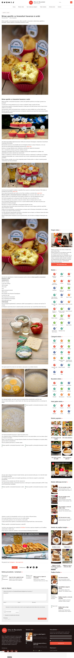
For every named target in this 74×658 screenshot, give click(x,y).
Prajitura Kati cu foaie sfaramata (63, 607)
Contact (59, 6)
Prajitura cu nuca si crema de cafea (67, 566)
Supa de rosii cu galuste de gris (16, 577)
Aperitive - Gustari (6, 12)
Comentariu (5, 593)
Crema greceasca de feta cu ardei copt (39, 644)
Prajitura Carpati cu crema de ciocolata (65, 597)
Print (15, 567)
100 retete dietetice (67, 437)
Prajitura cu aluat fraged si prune (39, 634)
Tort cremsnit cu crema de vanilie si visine (65, 507)
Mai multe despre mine (62, 264)
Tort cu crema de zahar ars (67, 458)
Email (19, 602)
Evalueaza (5, 618)
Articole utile (52, 6)
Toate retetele (43, 6)
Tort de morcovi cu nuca (64, 517)
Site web (34, 602)
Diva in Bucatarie (39, 2)
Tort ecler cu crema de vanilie (56, 458)
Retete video (21, 6)
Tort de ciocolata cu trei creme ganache (64, 497)
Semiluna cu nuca (56, 547)
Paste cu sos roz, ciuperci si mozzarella (40, 577)
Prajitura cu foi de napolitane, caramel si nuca (56, 567)
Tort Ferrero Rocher (63, 577)
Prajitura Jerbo (67, 547)
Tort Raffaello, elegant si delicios (64, 587)
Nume (4, 602)
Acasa (14, 6)
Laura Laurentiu (53, 650)
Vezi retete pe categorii (32, 6)
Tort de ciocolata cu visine (65, 487)
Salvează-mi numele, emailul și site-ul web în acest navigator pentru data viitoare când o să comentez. (25, 607)
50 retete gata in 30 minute (56, 438)
